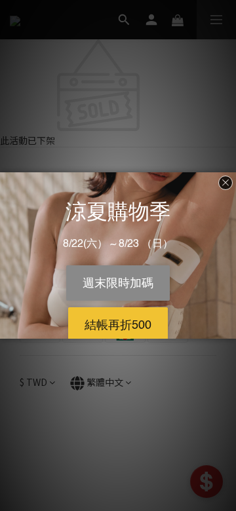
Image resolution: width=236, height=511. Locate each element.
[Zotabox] (227, 326)
